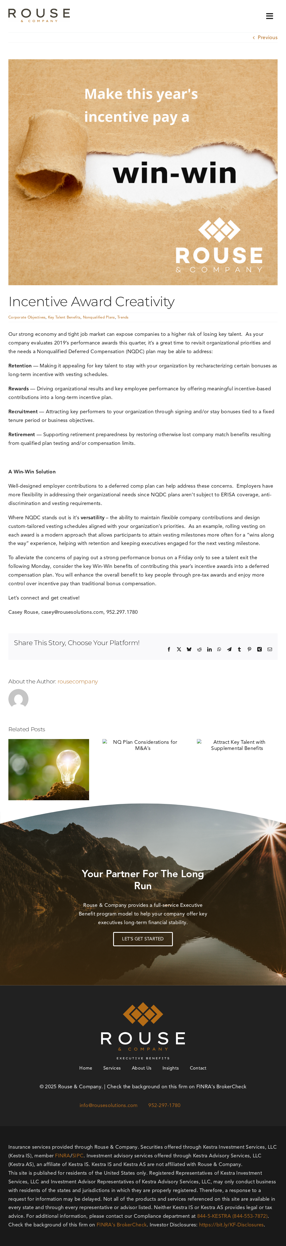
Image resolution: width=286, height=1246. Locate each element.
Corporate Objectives (27, 317)
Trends (123, 317)
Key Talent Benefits (64, 317)
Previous (268, 37)
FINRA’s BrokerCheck (122, 1225)
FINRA (62, 1156)
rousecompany (78, 681)
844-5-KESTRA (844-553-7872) (232, 1216)
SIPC (78, 1156)
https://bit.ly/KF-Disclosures (231, 1225)
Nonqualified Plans (99, 317)
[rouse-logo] (39, 11)
